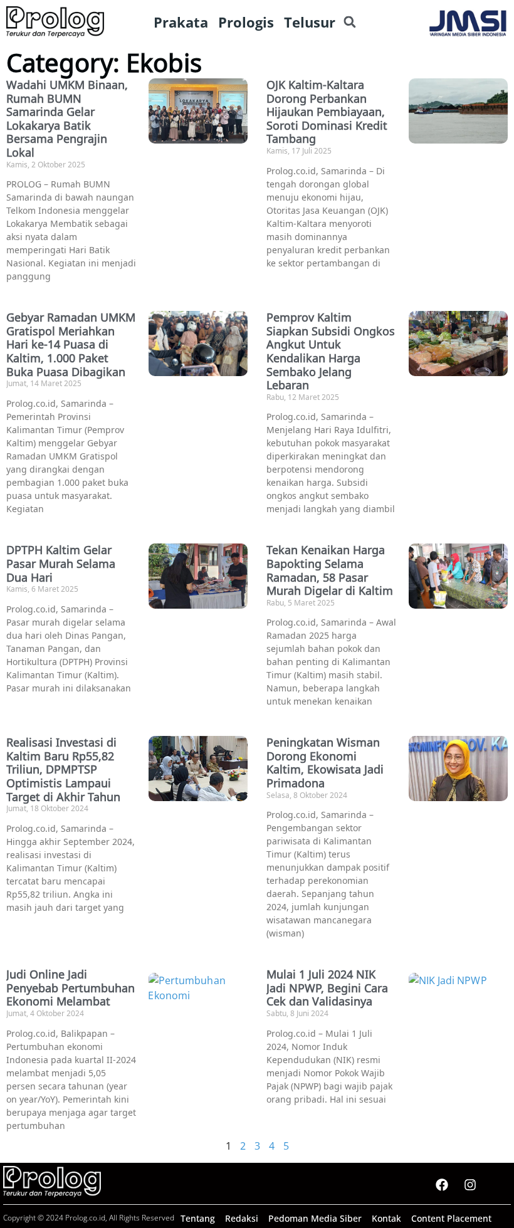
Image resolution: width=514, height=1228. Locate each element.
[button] (349, 22)
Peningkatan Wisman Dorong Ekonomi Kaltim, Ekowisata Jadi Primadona (325, 762)
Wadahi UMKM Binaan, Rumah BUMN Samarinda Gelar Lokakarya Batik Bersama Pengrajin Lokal (67, 118)
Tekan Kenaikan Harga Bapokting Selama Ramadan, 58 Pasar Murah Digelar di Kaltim (329, 570)
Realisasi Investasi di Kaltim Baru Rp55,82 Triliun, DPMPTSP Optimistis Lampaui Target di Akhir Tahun (63, 769)
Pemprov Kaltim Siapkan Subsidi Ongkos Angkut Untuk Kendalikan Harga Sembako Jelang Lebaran (330, 351)
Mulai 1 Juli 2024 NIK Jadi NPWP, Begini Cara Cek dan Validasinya (327, 988)
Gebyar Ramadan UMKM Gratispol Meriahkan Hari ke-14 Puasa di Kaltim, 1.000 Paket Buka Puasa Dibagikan (70, 344)
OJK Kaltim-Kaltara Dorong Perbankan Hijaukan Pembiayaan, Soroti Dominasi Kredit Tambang (326, 111)
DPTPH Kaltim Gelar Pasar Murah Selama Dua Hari (60, 563)
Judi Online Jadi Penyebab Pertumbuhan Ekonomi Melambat (70, 988)
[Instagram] (470, 1184)
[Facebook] (441, 1184)
